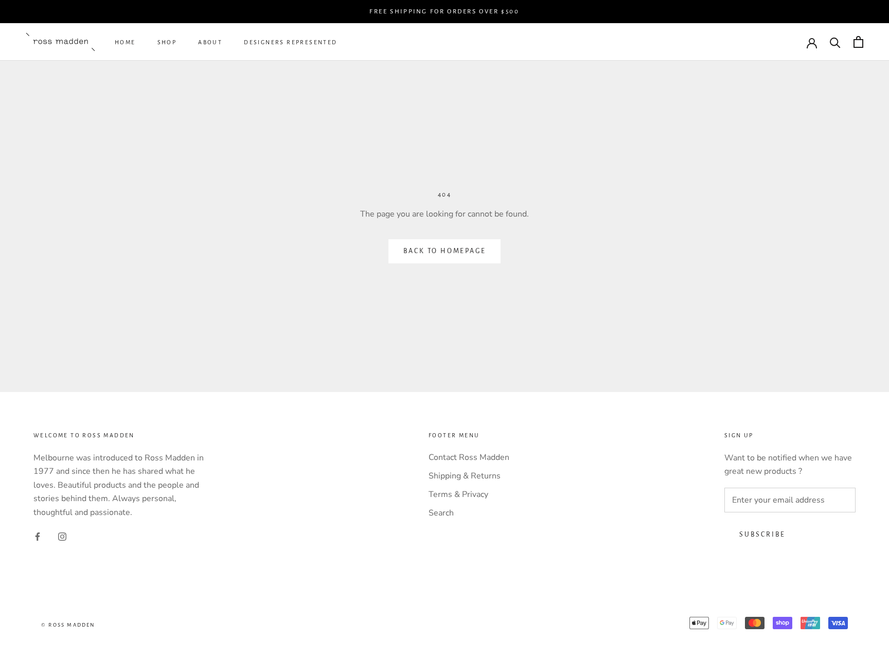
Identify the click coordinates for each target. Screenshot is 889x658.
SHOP (167, 43)
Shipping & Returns (465, 476)
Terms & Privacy (458, 494)
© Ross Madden (68, 625)
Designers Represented (290, 43)
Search (441, 513)
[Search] (835, 42)
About (210, 43)
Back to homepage (444, 251)
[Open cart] (858, 42)
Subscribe (762, 534)
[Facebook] (37, 536)
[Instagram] (62, 536)
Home (125, 43)
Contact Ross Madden (469, 457)
